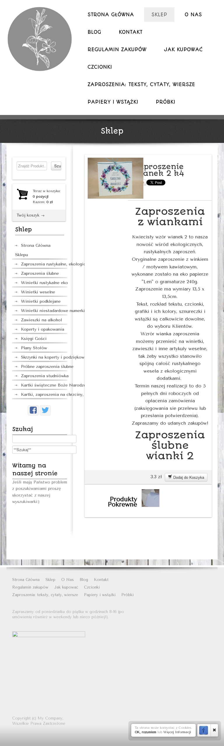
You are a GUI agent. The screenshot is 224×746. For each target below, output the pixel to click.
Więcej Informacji (177, 732)
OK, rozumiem (145, 732)
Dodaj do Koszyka (188, 477)
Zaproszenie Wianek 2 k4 (159, 170)
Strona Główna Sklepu (32, 250)
